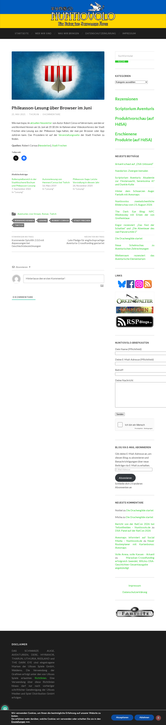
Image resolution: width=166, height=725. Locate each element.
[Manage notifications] (158, 717)
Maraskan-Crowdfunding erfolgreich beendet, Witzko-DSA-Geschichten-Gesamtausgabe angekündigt (134, 562)
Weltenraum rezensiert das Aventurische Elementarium (134, 257)
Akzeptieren (122, 717)
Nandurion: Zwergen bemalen (131, 170)
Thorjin (34, 114)
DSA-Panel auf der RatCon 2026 (133, 530)
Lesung (43, 220)
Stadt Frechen (59, 145)
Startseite (22, 33)
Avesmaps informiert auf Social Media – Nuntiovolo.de (134, 539)
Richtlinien (40, 677)
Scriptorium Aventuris (134, 108)
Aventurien (23, 214)
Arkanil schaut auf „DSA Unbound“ (134, 163)
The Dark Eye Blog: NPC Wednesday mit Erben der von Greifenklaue (134, 215)
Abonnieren (125, 477)
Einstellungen (18, 721)
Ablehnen (144, 717)
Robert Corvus (60, 220)
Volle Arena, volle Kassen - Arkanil (134, 554)
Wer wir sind (43, 33)
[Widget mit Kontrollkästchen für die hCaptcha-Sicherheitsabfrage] (134, 425)
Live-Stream (35, 214)
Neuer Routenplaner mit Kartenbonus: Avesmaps (134, 544)
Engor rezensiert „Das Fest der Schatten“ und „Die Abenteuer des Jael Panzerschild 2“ (134, 228)
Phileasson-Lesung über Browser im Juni (52, 107)
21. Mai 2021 (18, 114)
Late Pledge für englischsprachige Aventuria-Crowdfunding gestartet (85, 240)
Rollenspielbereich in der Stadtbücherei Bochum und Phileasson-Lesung (24, 182)
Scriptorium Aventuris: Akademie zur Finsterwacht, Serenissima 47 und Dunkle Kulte (134, 181)
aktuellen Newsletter (41, 123)
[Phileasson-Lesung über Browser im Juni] (58, 75)
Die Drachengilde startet (128, 238)
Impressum (129, 33)
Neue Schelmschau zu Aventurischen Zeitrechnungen (134, 247)
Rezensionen (126, 98)
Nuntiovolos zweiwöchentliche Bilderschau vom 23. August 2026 (134, 203)
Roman (45, 214)
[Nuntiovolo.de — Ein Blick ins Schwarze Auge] (83, 14)
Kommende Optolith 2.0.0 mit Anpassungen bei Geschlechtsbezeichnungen (28, 242)
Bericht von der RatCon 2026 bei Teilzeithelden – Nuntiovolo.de (134, 525)
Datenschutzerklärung (100, 33)
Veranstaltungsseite (69, 135)
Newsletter (44, 145)
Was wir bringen (68, 33)
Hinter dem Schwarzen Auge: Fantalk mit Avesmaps (134, 192)
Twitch (53, 214)
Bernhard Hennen (24, 220)
